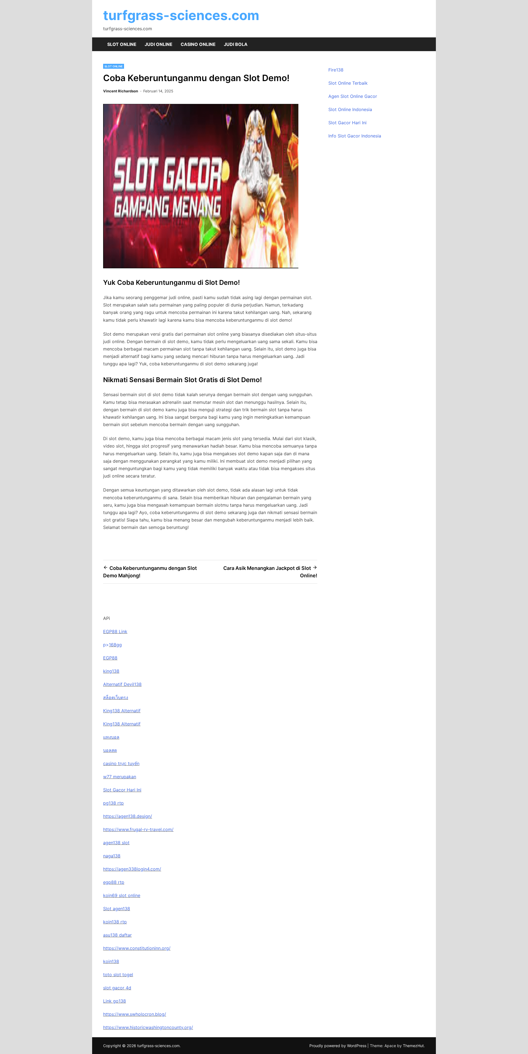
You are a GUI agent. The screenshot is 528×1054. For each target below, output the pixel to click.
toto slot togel (118, 974)
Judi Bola (236, 44)
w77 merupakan (119, 776)
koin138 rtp (115, 922)
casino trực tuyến (121, 763)
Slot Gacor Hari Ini (347, 122)
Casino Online (198, 44)
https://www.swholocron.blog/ (134, 1014)
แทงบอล (111, 737)
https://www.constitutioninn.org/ (136, 948)
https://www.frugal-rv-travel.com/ (138, 829)
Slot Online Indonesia (350, 109)
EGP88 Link (115, 631)
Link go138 (114, 1001)
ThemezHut (413, 1045)
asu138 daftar (117, 935)
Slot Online (121, 44)
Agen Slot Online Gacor (352, 96)
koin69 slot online (121, 895)
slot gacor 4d (117, 987)
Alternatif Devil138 (122, 684)
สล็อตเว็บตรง (115, 697)
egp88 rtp (113, 882)
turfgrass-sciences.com (181, 15)
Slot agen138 (116, 908)
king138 (111, 671)
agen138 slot (116, 842)
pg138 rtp (113, 803)
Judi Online (158, 44)
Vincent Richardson (120, 91)
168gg (115, 644)
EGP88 (110, 658)
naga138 (111, 856)
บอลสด (110, 750)
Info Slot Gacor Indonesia (354, 136)
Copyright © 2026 (120, 1045)
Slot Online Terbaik (348, 83)
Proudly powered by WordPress (338, 1045)
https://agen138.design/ (127, 816)
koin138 (111, 961)
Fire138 (335, 70)
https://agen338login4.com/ (132, 869)
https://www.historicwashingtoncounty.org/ (148, 1027)
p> (106, 644)
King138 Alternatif (122, 710)
